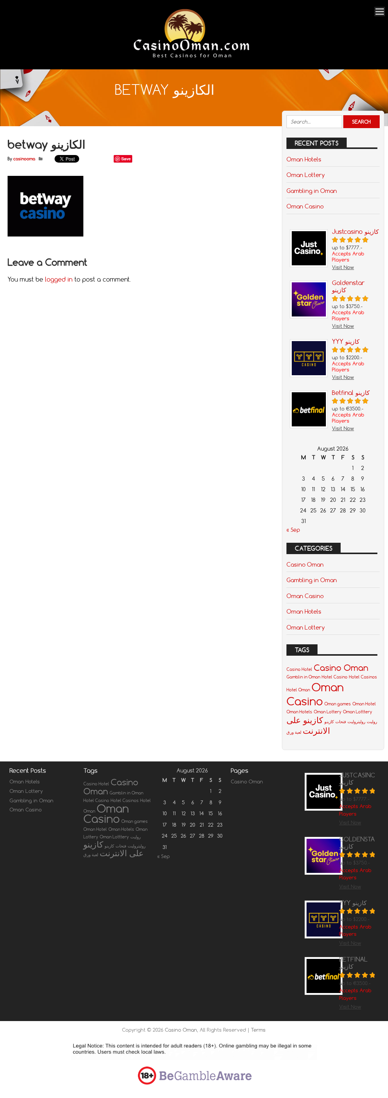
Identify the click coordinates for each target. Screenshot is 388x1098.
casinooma (24, 158)
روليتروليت (356, 721)
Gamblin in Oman (303, 677)
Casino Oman (305, 564)
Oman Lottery (305, 175)
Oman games (337, 703)
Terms (258, 1030)
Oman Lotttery (357, 711)
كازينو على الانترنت (308, 725)
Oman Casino (305, 206)
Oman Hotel (364, 703)
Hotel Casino (334, 677)
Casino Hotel (299, 669)
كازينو (329, 721)
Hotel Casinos (363, 677)
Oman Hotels (303, 159)
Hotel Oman (298, 689)
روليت (372, 721)
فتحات (340, 721)
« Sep (293, 529)
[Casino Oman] (190, 59)
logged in (58, 279)
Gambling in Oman (311, 190)
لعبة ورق (293, 732)
